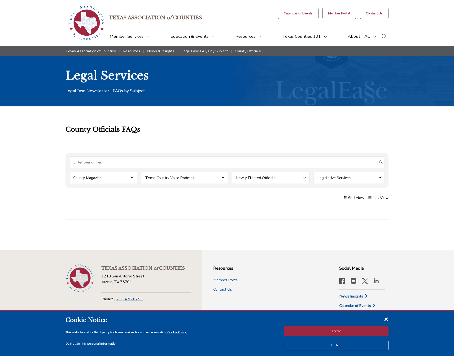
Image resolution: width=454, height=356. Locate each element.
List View (381, 197)
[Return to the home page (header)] (86, 23)
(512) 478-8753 (128, 299)
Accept (336, 331)
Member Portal (226, 280)
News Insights (351, 296)
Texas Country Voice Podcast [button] (169, 177)
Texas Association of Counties (90, 51)
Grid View (356, 197)
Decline (336, 345)
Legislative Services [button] (334, 177)
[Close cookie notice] (386, 319)
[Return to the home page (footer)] (79, 278)
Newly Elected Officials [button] (255, 177)
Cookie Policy (176, 332)
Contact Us (222, 289)
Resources (131, 51)
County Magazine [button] (87, 177)
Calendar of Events (355, 305)
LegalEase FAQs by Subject (204, 51)
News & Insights (161, 51)
